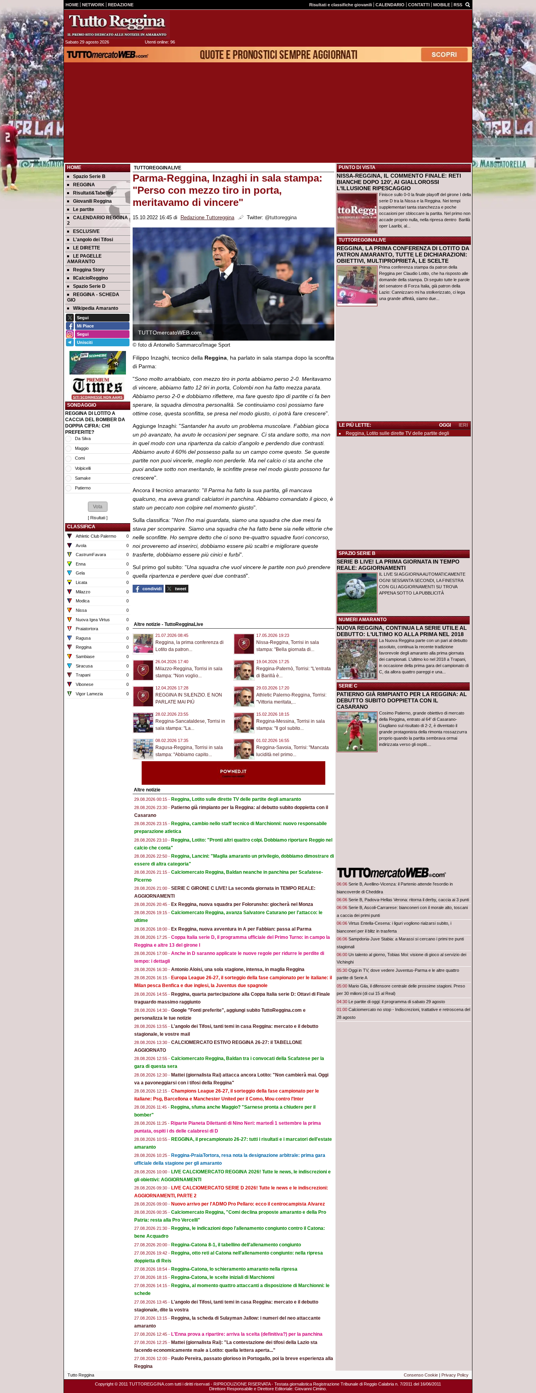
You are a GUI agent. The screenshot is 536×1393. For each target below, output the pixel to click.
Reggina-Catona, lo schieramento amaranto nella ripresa (234, 1269)
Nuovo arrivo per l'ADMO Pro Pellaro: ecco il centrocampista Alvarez (248, 1204)
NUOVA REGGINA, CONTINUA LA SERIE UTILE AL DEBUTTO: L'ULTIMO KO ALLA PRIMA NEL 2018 (402, 631)
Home (74, 167)
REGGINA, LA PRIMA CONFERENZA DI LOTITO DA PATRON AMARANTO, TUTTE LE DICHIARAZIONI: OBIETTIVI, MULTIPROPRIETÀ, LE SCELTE (403, 254)
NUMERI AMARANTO (363, 619)
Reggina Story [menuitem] (89, 270)
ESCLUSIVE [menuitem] (86, 231)
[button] (98, 507)
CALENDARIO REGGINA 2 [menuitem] (97, 220)
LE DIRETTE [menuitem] (86, 248)
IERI (463, 425)
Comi (80, 458)
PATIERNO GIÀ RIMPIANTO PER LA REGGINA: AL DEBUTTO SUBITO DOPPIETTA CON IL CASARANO (402, 700)
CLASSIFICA (81, 526)
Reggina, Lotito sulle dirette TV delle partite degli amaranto (236, 799)
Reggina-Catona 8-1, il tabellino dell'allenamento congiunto (236, 1245)
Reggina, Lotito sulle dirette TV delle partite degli (397, 433)
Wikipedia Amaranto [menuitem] (95, 308)
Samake (83, 478)
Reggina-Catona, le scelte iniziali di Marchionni (222, 1277)
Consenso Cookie (421, 1375)
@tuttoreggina (281, 217)
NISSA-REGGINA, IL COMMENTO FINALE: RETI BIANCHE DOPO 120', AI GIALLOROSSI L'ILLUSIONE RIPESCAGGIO (399, 182)
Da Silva (83, 438)
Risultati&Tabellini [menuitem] (93, 193)
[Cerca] (467, 4)
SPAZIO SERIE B (357, 553)
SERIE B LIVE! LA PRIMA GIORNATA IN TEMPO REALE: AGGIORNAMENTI (398, 564)
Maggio (82, 448)
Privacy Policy (455, 1375)
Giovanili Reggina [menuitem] (92, 201)
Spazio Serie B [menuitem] (89, 176)
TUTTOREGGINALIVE (362, 240)
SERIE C (348, 686)
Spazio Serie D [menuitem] (89, 286)
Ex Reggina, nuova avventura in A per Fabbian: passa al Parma (241, 929)
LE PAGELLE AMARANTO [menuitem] (84, 258)
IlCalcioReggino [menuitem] (90, 278)
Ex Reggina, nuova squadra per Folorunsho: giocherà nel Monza (242, 904)
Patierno (83, 488)
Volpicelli (83, 468)
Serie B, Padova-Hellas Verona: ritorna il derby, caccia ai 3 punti (408, 899)
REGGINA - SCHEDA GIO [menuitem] (93, 297)
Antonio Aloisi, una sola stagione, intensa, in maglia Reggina (237, 969)
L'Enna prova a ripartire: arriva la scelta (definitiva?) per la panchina (247, 1334)
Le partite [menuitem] (83, 209)
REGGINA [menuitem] (84, 184)
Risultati (97, 517)
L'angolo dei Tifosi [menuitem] (93, 239)
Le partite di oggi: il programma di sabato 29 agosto (396, 1001)
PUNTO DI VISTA (357, 167)
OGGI (445, 425)
